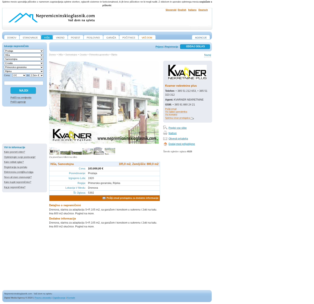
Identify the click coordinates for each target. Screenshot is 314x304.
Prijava (159, 46)
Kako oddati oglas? (14, 162)
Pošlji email (170, 109)
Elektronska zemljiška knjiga (18, 172)
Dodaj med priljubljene (182, 143)
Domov (52, 54)
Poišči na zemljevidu (20, 97)
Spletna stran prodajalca (177, 118)
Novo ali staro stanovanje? (18, 177)
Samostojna (71, 54)
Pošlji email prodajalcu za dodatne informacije (132, 198)
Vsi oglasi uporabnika (176, 111)
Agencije (201, 37)
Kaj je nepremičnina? (14, 187)
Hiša (61, 54)
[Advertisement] (24, 126)
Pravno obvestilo (43, 298)
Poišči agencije (18, 102)
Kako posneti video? (14, 152)
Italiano (192, 10)
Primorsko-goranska (99, 54)
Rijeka (114, 54)
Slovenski (171, 10)
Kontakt (71, 298)
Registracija (171, 46)
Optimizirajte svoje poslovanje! (19, 157)
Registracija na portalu (15, 167)
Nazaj (207, 54)
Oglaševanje (59, 298)
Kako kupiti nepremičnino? (17, 182)
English (182, 10)
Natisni (173, 133)
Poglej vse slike (178, 127)
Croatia (83, 54)
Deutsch (203, 10)
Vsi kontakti (171, 114)
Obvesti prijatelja (178, 138)
